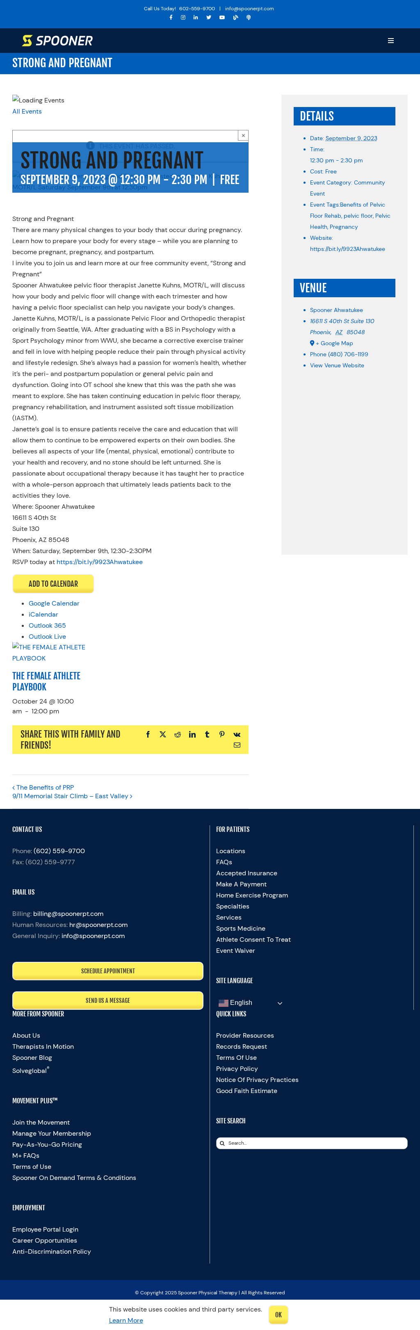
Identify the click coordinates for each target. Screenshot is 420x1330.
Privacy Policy (237, 1068)
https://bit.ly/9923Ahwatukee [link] (100, 562)
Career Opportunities (44, 1240)
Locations (230, 851)
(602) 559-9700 (59, 851)
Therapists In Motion (43, 1046)
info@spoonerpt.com (93, 935)
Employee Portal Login (45, 1229)
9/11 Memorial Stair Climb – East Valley (70, 796)
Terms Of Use (236, 1057)
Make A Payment (241, 884)
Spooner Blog (32, 1057)
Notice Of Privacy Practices (257, 1079)
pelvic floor (358, 215)
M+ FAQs (25, 1155)
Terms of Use (31, 1166)
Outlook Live (47, 636)
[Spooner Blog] (235, 17)
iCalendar (43, 614)
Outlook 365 (47, 625)
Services (229, 917)
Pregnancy (344, 226)
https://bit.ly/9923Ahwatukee (347, 249)
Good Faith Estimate (246, 1090)
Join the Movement (41, 1122)
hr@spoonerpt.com (98, 924)
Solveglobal (31, 1070)
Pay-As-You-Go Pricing (47, 1144)
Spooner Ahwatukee (336, 310)
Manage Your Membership (51, 1133)
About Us (26, 1035)
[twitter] (208, 17)
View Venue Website (337, 365)
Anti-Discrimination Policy (51, 1251)
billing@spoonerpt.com (68, 913)
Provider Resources (245, 1035)
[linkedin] (196, 17)
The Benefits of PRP (45, 787)
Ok (278, 1315)
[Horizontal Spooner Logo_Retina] (57, 38)
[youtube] (222, 17)
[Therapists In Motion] (249, 17)
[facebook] (171, 17)
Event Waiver (235, 950)
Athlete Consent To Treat (253, 939)
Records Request (241, 1046)
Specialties (232, 906)
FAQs (224, 862)
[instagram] (183, 17)
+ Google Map (334, 343)
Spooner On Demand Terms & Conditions (74, 1177)
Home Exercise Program (252, 895)
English (240, 1002)
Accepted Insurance (246, 873)
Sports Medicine (240, 928)
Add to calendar (53, 584)
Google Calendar (54, 603)
